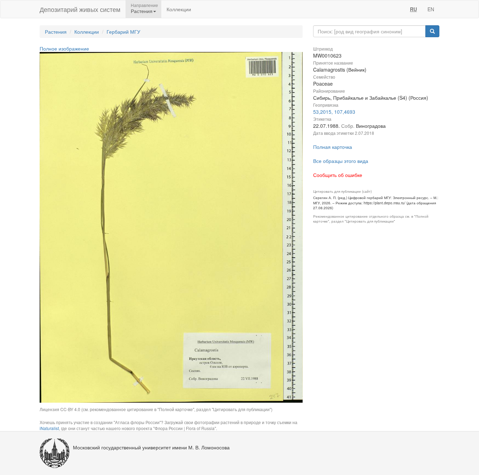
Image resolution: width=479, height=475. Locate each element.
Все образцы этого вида (340, 160)
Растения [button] (142, 10)
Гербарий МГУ (123, 31)
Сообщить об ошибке (337, 174)
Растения (56, 31)
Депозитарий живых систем (80, 9)
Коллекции (179, 9)
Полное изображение (64, 48)
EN (430, 9)
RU (413, 9)
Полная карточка (332, 146)
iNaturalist (49, 428)
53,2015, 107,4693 (334, 111)
